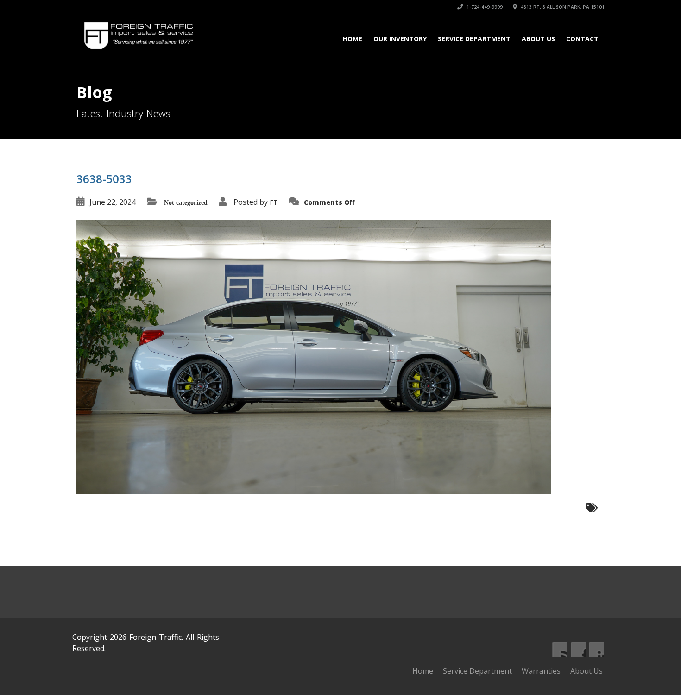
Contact (582, 38)
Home (352, 38)
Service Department (474, 38)
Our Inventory (400, 38)
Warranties (541, 671)
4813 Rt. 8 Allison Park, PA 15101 (562, 7)
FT (273, 202)
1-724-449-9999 (484, 7)
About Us (538, 38)
